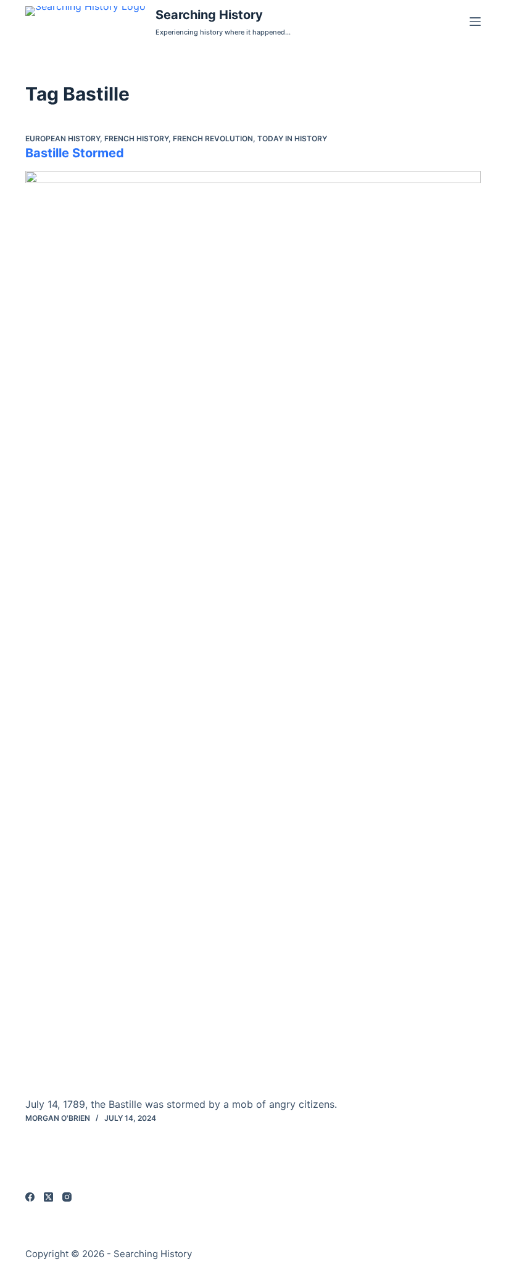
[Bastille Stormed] (253, 633)
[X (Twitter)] (48, 1197)
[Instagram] (67, 1197)
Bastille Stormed (74, 153)
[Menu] (475, 21)
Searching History (209, 14)
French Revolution (213, 138)
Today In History (292, 138)
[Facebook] (30, 1197)
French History (136, 138)
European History (62, 138)
